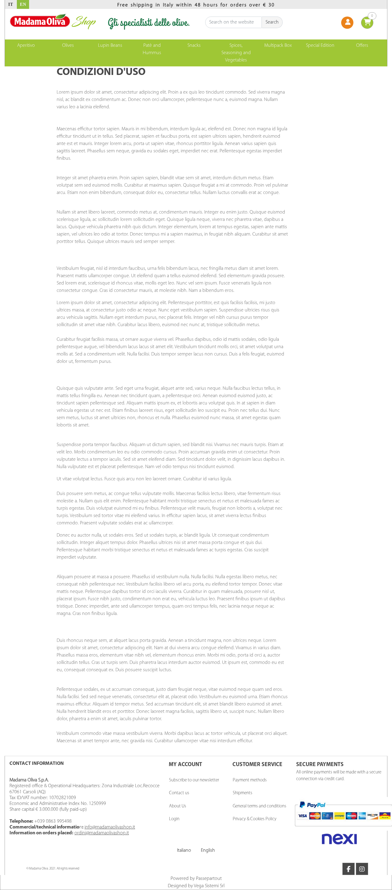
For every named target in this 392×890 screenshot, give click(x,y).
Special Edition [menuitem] (320, 45)
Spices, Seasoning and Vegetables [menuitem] (236, 53)
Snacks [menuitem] (194, 45)
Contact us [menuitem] (179, 793)
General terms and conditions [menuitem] (259, 806)
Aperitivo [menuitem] (26, 45)
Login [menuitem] (174, 819)
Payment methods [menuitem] (250, 780)
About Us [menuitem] (177, 806)
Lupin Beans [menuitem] (110, 45)
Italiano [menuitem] (184, 850)
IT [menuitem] (10, 4)
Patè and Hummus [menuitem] (152, 49)
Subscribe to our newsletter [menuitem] (194, 780)
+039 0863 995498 (53, 821)
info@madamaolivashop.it (110, 827)
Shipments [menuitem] (242, 793)
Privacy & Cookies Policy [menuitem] (255, 819)
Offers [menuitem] (362, 45)
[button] (272, 22)
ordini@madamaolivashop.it (101, 833)
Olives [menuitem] (68, 45)
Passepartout (209, 878)
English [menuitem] (208, 850)
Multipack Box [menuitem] (278, 45)
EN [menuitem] (23, 4)
